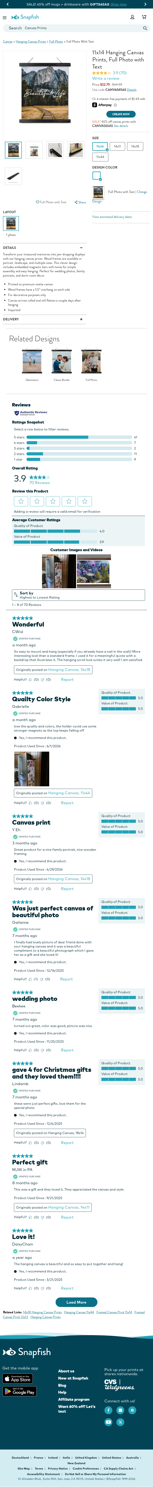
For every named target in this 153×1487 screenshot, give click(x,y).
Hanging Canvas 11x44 (79, 1312)
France (39, 1457)
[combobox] (76, 28)
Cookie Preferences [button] (86, 1468)
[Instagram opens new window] (122, 1408)
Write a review (105, 78)
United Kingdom (86, 1457)
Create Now (121, 114)
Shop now (91, 4)
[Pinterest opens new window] (134, 1408)
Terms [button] (39, 1468)
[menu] (80, 202)
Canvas (7, 41)
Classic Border (62, 380)
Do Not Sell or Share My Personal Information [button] (95, 1474)
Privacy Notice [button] (58, 1468)
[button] (5, 16)
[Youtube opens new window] (110, 1420)
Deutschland (20, 1457)
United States (112, 1457)
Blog (62, 1385)
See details (121, 125)
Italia (67, 1457)
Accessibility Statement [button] (43, 1474)
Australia (132, 1457)
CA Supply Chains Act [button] (118, 1468)
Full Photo (56, 41)
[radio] (96, 176)
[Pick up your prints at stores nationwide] (110, 1381)
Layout (9, 212)
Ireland (53, 1457)
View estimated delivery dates (112, 216)
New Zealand (76, 1463)
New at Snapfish (73, 1378)
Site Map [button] (24, 1468)
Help (62, 1392)
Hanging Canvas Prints (31, 41)
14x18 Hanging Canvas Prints (42, 1312)
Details (131, 89)
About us (66, 1371)
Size (95, 138)
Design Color (104, 167)
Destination (32, 380)
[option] (13, 152)
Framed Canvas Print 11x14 (114, 1312)
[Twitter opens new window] (122, 1420)
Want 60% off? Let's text (76, 1409)
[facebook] (110, 1408)
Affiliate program (73, 1399)
